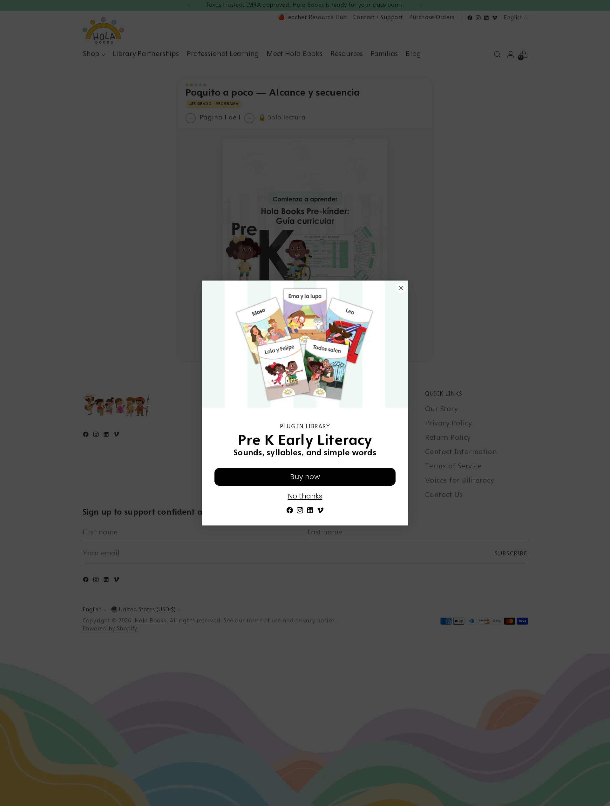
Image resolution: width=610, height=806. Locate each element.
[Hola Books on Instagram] (300, 512)
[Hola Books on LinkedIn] (310, 512)
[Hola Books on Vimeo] (320, 512)
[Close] (401, 288)
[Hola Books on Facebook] (290, 512)
